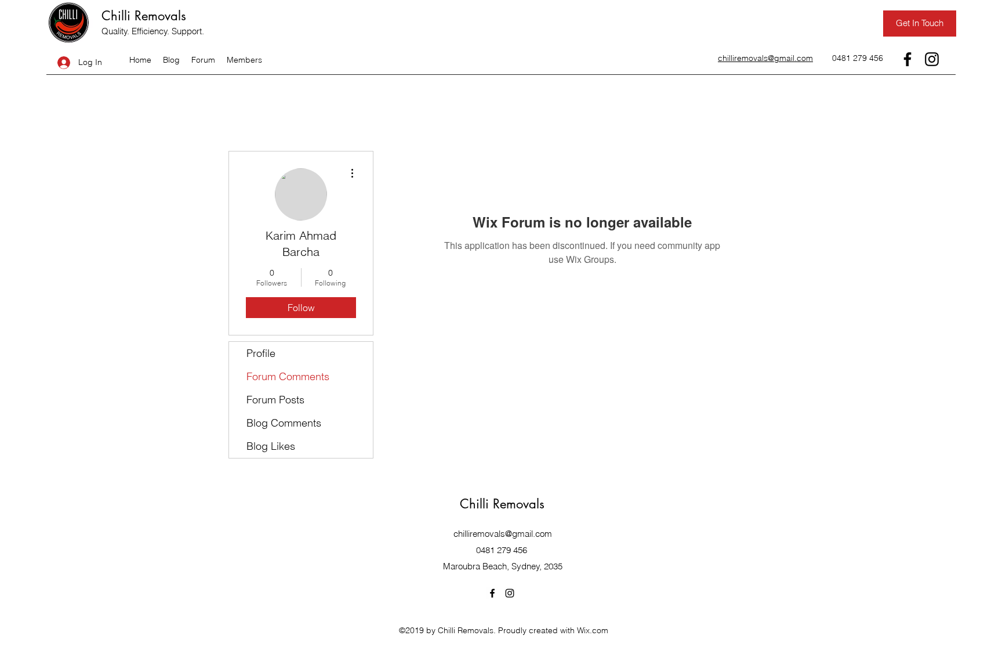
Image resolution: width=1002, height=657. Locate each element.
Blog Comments (283, 422)
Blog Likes (270, 446)
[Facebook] (907, 59)
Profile (260, 353)
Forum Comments (287, 376)
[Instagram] (932, 59)
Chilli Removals (143, 16)
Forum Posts (275, 399)
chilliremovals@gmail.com (502, 533)
